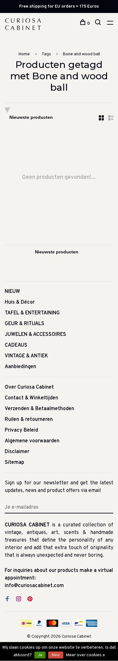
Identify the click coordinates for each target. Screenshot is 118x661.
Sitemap (14, 462)
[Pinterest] (29, 600)
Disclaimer (17, 452)
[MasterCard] (52, 625)
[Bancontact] (78, 625)
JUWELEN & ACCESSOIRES (35, 334)
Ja (40, 655)
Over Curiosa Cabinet (29, 387)
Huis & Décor (20, 302)
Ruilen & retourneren (29, 419)
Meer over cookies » (85, 655)
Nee (56, 655)
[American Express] (92, 625)
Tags (46, 54)
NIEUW (12, 291)
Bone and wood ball (81, 54)
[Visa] (65, 625)
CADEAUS (16, 345)
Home (24, 54)
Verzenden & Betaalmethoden (39, 409)
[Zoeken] (98, 23)
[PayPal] (39, 625)
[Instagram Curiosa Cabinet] (18, 600)
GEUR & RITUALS (24, 324)
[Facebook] (7, 600)
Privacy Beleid (21, 430)
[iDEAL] (26, 625)
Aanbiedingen (20, 367)
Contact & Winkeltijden (31, 398)
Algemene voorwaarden (32, 441)
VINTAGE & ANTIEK (26, 356)
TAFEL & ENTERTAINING (32, 313)
